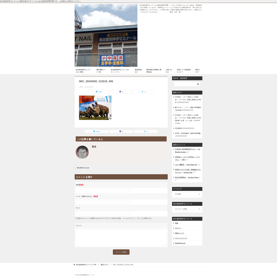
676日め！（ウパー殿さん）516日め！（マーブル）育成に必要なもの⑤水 (188, 99)
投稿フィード (179, 233)
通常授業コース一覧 (100, 71)
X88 (183, 159)
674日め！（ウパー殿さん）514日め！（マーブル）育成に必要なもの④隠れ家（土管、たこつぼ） (188, 117)
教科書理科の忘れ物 (83, 168)
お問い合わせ (169, 71)
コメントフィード (181, 238)
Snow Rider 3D (192, 164)
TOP (86, 265)
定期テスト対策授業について (184, 71)
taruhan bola (188, 172)
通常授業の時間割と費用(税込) (153, 71)
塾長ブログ (198, 71)
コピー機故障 (179, 164)
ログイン (178, 228)
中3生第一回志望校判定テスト (185, 149)
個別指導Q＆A (138, 71)
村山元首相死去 (180, 177)
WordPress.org (180, 243)
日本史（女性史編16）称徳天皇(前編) (188, 133)
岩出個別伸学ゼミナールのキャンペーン (120, 71)
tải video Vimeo (193, 177)
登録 (176, 223)
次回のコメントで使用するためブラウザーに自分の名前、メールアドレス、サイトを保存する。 (114, 218)
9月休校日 (178, 128)
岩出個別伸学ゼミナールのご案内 (83, 71)
